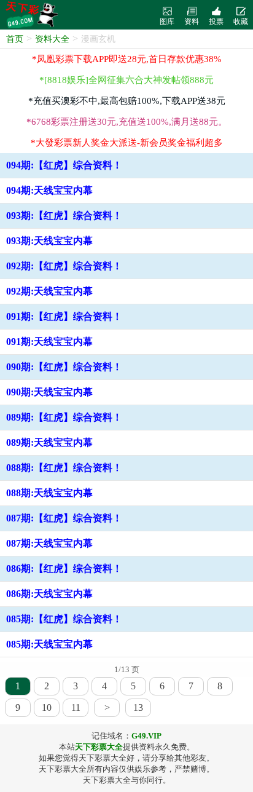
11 (75, 707)
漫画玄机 (98, 39)
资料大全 (52, 39)
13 (138, 707)
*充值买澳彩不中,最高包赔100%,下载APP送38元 (126, 101)
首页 (14, 39)
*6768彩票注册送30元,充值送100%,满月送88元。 (126, 122)
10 (47, 707)
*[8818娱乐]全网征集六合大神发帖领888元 (126, 80)
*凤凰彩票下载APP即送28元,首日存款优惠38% (127, 59)
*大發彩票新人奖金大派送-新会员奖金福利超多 (127, 143)
